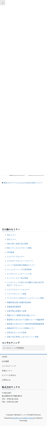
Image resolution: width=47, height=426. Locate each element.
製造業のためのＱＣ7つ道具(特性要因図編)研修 (25, 324)
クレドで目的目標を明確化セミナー (21, 265)
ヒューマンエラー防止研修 (17, 278)
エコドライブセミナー (15, 257)
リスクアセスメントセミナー (18, 290)
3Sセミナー (11, 235)
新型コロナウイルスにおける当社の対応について (23, 183)
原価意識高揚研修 (14, 307)
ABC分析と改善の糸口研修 (17, 244)
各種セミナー (7, 371)
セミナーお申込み (9, 375)
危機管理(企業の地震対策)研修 (19, 302)
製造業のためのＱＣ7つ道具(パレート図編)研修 (25, 320)
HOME (4, 357)
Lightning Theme (28, 418)
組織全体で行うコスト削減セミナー (21, 328)
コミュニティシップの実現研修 (19, 269)
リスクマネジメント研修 (16, 294)
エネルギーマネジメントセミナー (20, 261)
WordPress (16, 418)
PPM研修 (10, 252)
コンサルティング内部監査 (13, 348)
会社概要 (5, 361)
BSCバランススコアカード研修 (19, 248)
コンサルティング (11, 342)
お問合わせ (6, 380)
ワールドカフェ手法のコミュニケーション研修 (25, 298)
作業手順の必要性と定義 (16, 311)
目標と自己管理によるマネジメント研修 (22, 337)
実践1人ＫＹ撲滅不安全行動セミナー (21, 315)
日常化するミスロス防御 (16, 333)
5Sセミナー (11, 239)
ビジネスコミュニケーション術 (19, 274)
